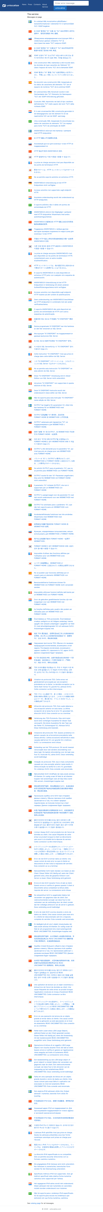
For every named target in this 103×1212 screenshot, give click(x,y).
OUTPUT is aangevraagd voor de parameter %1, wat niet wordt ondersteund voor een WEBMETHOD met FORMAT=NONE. (54, 497)
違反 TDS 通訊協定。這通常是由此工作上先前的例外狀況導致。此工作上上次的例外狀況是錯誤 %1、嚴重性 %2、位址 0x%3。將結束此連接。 (54, 635)
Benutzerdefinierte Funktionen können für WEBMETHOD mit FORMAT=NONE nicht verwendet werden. (53, 584)
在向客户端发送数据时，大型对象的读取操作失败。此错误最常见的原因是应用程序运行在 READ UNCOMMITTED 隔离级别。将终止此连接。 (54, 962)
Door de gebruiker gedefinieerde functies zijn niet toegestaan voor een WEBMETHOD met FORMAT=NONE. (53, 601)
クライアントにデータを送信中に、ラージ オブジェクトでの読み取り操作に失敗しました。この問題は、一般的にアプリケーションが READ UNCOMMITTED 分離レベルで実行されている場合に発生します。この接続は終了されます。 (54, 1006)
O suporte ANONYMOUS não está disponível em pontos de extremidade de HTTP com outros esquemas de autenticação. (52, 311)
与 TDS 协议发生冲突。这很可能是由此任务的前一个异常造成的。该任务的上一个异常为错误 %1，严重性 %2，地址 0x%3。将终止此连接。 (54, 660)
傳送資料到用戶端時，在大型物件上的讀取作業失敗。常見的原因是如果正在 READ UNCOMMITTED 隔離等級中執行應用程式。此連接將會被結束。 (54, 938)
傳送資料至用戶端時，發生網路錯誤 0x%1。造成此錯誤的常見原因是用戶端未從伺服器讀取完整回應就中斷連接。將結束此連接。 (54, 788)
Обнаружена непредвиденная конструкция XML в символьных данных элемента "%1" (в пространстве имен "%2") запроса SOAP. (54, 40)
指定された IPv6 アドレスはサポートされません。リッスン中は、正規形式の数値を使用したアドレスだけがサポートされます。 (54, 1147)
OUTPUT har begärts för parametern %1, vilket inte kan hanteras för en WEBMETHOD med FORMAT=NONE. (53, 407)
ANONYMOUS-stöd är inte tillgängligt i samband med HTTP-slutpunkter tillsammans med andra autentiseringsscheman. (52, 214)
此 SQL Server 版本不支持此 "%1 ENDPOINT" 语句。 (53, 341)
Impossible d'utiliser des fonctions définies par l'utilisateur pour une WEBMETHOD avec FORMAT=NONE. (52, 555)
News (24, 4)
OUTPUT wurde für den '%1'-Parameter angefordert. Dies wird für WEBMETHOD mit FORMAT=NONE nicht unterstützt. (54, 478)
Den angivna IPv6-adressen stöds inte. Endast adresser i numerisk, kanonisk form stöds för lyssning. (51, 1093)
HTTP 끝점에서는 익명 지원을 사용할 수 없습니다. (52, 157)
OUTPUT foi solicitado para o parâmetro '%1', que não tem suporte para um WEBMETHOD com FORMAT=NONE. (53, 507)
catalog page (36, 1203)
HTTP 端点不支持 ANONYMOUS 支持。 (48, 151)
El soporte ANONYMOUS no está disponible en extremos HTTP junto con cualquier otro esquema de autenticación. (54, 275)
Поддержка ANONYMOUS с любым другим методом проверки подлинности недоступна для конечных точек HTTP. (54, 231)
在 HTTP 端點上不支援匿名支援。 (46, 138)
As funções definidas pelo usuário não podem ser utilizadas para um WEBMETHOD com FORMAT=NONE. (53, 611)
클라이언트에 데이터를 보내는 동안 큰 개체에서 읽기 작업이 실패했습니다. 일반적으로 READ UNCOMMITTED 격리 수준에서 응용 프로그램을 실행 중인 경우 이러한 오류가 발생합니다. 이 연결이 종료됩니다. (53, 975)
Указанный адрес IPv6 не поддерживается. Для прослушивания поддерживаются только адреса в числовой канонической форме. (53, 1110)
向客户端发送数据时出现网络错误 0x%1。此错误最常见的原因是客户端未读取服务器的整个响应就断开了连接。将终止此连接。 (54, 812)
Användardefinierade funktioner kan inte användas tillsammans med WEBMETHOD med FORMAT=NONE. (53, 516)
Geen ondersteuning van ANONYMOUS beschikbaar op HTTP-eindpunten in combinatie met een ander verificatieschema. (54, 301)
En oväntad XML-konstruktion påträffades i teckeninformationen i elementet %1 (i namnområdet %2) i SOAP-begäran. (54, 23)
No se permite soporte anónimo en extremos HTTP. (53, 177)
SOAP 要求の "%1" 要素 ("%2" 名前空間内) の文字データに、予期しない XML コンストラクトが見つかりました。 (54, 74)
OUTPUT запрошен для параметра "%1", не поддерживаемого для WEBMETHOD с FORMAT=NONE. (51, 424)
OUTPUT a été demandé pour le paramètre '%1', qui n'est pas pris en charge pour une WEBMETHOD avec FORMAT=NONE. (53, 451)
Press (30, 4)
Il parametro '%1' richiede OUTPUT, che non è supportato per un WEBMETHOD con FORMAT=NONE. (51, 487)
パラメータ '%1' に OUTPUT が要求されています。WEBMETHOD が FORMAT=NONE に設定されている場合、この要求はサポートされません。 (54, 461)
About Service (45, 5)
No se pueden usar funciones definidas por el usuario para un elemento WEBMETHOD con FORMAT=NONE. (51, 575)
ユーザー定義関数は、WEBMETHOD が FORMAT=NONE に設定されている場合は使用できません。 (54, 565)
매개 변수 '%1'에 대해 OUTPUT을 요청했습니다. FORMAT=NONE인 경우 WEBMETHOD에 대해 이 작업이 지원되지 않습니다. (54, 441)
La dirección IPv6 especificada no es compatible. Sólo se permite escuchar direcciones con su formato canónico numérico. (53, 1156)
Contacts (37, 4)
